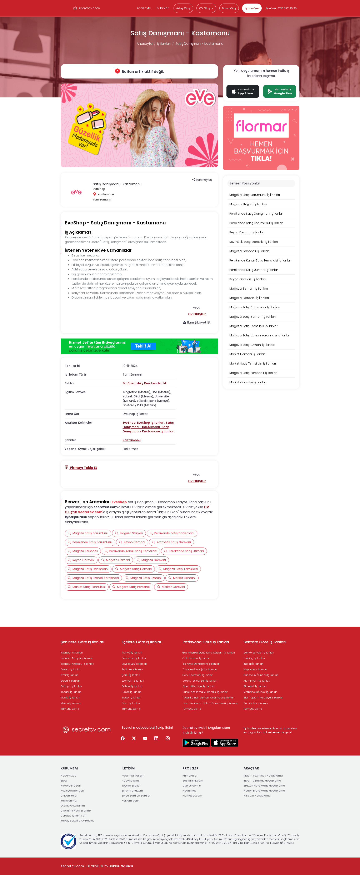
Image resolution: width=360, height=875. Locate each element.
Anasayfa (144, 8)
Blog (64, 781)
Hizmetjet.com (192, 796)
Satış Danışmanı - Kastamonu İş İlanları (148, 429)
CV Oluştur (206, 8)
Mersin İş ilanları (70, 703)
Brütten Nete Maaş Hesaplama (264, 786)
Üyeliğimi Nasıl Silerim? (76, 811)
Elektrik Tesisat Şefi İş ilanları (199, 680)
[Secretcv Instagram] (167, 738)
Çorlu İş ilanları (131, 675)
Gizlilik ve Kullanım (73, 806)
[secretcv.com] (87, 8)
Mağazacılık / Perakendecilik (145, 383)
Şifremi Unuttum (132, 791)
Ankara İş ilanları (71, 669)
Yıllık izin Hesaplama (257, 796)
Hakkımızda (68, 776)
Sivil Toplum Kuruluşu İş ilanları (263, 697)
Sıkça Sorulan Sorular (136, 796)
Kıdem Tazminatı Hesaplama (263, 776)
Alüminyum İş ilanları (257, 680)
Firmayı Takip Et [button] (83, 467)
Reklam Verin (131, 801)
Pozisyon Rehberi (72, 791)
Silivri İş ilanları (131, 703)
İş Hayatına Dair (71, 786)
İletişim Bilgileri (131, 786)
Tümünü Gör (69, 709)
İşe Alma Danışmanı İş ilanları (201, 664)
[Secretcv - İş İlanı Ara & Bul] (196, 743)
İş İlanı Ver (252, 8)
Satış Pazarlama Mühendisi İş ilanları (205, 692)
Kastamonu (132, 440)
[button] (197, 314)
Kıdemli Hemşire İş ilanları (198, 686)
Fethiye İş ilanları (132, 686)
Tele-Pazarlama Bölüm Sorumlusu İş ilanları (210, 703)
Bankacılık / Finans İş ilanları (261, 675)
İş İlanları (162, 8)
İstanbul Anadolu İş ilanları (77, 664)
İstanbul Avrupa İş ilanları (76, 658)
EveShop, (130, 423)
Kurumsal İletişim (133, 776)
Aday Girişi (183, 8)
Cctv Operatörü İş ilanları (197, 675)
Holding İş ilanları (254, 658)
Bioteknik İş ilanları (255, 686)
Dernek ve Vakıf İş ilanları (259, 652)
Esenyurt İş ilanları (133, 680)
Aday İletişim (130, 781)
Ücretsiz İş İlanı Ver (73, 816)
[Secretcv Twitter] (134, 738)
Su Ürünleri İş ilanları (256, 703)
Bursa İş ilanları (70, 680)
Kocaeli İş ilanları (71, 692)
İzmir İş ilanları (69, 675)
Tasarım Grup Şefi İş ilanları (199, 669)
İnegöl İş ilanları (131, 697)
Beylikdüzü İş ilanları (134, 664)
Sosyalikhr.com (192, 781)
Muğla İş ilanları (70, 697)
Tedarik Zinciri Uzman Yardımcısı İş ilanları (208, 697)
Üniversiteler (69, 796)
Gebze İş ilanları (131, 692)
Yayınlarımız (69, 801)
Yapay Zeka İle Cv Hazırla (78, 821)
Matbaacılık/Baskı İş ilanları (260, 692)
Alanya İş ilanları (132, 652)
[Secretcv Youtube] (145, 738)
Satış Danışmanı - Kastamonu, (148, 425)
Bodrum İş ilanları (133, 669)
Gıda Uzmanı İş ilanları (196, 658)
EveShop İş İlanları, (151, 423)
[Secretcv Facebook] (123, 738)
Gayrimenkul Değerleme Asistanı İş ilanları (208, 652)
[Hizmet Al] (139, 346)
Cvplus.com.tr (191, 786)
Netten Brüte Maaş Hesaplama (264, 791)
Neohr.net (189, 791)
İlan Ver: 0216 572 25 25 (281, 8)
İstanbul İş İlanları (72, 652)
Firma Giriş (229, 8)
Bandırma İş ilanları (134, 658)
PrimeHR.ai (189, 776)
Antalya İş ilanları (71, 686)
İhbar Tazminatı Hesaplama (262, 781)
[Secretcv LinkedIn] (156, 738)
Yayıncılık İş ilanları (255, 669)
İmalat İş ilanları (253, 664)
